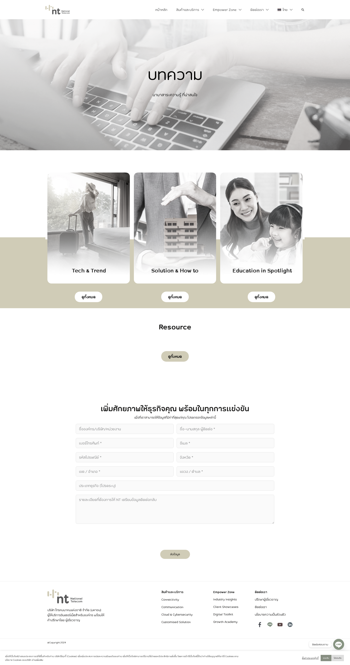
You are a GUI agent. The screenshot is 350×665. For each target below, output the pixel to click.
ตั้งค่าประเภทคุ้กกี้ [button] (310, 658)
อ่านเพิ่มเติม (37, 660)
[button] (201, 10)
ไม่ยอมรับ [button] (337, 657)
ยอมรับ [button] (326, 657)
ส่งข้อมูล (175, 554)
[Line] (338, 644)
